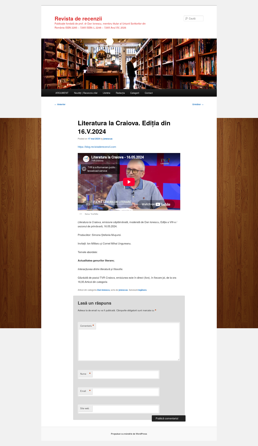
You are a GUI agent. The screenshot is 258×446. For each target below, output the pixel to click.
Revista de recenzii (78, 18)
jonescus (108, 138)
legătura (142, 289)
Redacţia (120, 92)
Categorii (134, 92)
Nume (85, 374)
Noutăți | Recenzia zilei (85, 92)
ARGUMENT (61, 92)
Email (85, 391)
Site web (84, 408)
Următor (197, 104)
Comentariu (87, 326)
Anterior (60, 104)
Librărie (106, 92)
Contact (149, 92)
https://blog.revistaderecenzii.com (97, 146)
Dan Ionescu (103, 289)
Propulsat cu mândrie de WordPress (129, 433)
